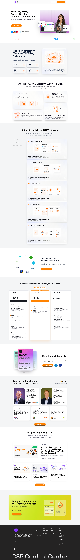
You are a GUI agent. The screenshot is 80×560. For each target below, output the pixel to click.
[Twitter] (16, 549)
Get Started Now (40, 301)
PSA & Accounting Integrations (17, 145)
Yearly (42, 287)
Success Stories (37, 1)
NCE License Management (17, 139)
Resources (44, 1)
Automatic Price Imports (16, 141)
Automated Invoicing (16, 144)
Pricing (32, 1)
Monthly (36, 287)
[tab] (23, 372)
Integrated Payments (16, 142)
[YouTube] (18, 549)
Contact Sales (61, 301)
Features (27, 1)
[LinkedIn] (15, 549)
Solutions (23, 1)
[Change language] (49, 2)
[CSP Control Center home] (16, 2)
